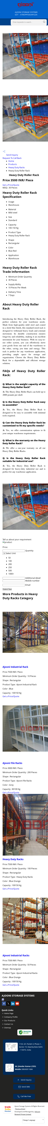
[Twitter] (8, 1004)
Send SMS (26, 1087)
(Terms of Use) (20, 1109)
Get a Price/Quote (11, 185)
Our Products (9, 1020)
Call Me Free (26, 1096)
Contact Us (8, 1024)
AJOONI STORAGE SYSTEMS (26, 13)
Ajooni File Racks (12, 763)
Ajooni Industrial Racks (16, 955)
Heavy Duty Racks (16, 167)
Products (12, 164)
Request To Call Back (12, 158)
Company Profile (11, 1017)
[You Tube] (17, 1004)
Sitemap (7, 1027)
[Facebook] (4, 1004)
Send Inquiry (12, 155)
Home (11, 161)
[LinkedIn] (13, 1004)
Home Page (8, 1013)
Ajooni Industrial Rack (15, 666)
